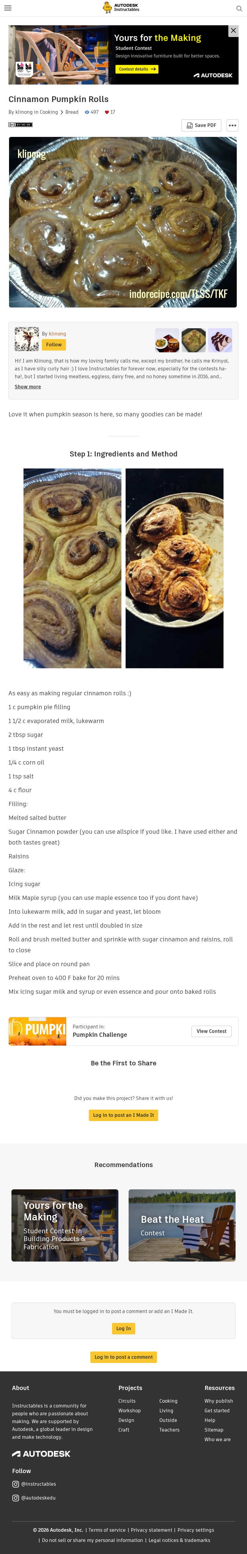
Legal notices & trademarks (180, 1540)
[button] (7, 8)
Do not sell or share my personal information (92, 1540)
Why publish (219, 1401)
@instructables (38, 1484)
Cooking (49, 112)
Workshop (129, 1410)
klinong (24, 112)
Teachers (169, 1429)
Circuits (127, 1401)
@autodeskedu (38, 1497)
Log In (123, 1328)
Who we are (218, 1439)
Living (166, 1410)
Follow (54, 344)
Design (126, 1420)
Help (210, 1420)
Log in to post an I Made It (123, 1115)
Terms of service (107, 1530)
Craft (123, 1429)
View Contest (212, 1031)
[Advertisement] (123, 55)
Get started (217, 1410)
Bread (72, 112)
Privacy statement (151, 1530)
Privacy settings (195, 1530)
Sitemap (214, 1429)
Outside (168, 1420)
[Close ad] (233, 31)
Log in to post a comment (124, 1357)
